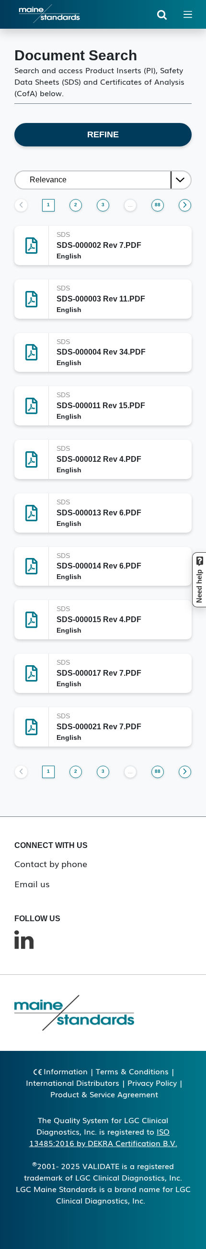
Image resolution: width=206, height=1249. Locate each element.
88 (157, 204)
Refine (103, 134)
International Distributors (72, 1082)
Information (66, 1071)
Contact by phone (50, 863)
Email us (32, 883)
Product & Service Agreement (104, 1094)
